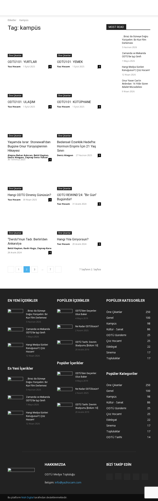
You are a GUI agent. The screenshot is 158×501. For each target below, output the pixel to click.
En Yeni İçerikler (20, 368)
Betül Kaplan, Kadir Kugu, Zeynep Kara (29, 248)
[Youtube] (145, 477)
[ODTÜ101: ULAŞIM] (30, 86)
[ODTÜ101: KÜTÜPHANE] (79, 86)
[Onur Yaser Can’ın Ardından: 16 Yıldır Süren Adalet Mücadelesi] (112, 83)
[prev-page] (11, 269)
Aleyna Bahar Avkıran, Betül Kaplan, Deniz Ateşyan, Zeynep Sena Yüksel (28, 156)
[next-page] (58, 269)
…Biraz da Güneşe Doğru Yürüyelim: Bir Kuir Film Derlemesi (135, 39)
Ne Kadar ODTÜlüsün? (87, 326)
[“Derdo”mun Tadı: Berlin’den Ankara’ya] (30, 224)
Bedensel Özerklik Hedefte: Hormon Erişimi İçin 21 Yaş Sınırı (76, 146)
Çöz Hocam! (129, 7)
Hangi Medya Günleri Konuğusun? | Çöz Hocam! (37, 348)
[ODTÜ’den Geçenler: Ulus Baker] (64, 314)
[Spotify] (127, 477)
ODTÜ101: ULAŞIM (21, 102)
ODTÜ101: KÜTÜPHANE (74, 102)
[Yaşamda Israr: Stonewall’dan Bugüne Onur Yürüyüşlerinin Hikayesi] (30, 126)
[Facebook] (109, 477)
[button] (145, 8)
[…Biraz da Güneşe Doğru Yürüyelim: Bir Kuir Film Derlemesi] (112, 39)
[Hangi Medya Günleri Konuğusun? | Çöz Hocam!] (112, 70)
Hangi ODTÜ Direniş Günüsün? (29, 195)
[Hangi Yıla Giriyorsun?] (79, 224)
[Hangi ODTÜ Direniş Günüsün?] (30, 179)
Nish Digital (27, 497)
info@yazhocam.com (68, 482)
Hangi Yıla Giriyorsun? (72, 239)
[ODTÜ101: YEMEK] (79, 46)
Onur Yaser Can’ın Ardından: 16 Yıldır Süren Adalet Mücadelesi (135, 84)
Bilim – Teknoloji (88, 7)
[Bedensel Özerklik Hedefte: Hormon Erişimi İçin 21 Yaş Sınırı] (79, 126)
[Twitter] (136, 477)
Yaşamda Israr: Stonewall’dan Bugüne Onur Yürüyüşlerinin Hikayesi (29, 146)
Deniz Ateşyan (65, 155)
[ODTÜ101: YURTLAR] (30, 46)
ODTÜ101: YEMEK (70, 62)
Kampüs (47, 7)
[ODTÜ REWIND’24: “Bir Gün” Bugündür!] (79, 179)
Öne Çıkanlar (15, 55)
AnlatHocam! (110, 7)
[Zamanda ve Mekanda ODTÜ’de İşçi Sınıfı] (112, 56)
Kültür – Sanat (65, 7)
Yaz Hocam (14, 66)
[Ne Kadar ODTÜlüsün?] (64, 330)
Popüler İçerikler (70, 363)
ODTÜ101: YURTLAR (22, 62)
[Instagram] (118, 476)
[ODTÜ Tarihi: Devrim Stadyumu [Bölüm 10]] (64, 345)
